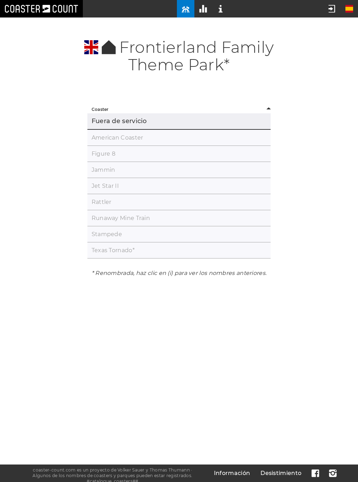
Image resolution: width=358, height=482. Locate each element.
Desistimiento (280, 473)
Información (232, 473)
